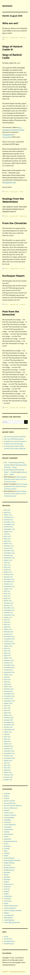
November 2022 (9, 581)
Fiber (5, 851)
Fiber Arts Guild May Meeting (13, 439)
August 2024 (8, 531)
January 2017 (8, 748)
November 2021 (9, 610)
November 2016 (9, 753)
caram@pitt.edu (7, 134)
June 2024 (7, 536)
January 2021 (8, 634)
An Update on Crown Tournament (15, 441)
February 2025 (9, 517)
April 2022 (7, 598)
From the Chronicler (14, 223)
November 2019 (9, 667)
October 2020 (8, 641)
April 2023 (7, 570)
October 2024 (8, 527)
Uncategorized (9, 915)
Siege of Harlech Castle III (12, 48)
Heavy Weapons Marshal (12, 860)
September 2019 (9, 672)
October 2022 (8, 584)
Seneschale (23, 407)
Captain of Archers (10, 815)
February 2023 (9, 574)
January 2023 (8, 577)
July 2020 (7, 648)
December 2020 (9, 636)
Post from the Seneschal (10, 313)
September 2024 (9, 529)
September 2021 (9, 615)
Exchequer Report (13, 275)
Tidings (6, 913)
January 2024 (8, 548)
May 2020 (7, 653)
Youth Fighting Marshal (12, 922)
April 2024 (7, 541)
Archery (6, 798)
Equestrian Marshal (10, 841)
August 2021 (8, 617)
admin (6, 37)
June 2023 (7, 565)
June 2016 (7, 765)
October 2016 (8, 756)
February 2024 (9, 546)
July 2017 (7, 734)
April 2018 (7, 713)
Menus (6, 875)
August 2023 (8, 560)
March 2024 (8, 543)
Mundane (7, 877)
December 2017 (9, 722)
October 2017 (8, 727)
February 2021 (8, 632)
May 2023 (7, 567)
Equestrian (7, 839)
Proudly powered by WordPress (17, 971)
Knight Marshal (9, 863)
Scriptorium (8, 896)
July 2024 (7, 534)
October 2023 (8, 555)
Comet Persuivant (10, 824)
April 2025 (7, 512)
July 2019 (7, 677)
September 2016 (9, 758)
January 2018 (8, 720)
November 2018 (9, 696)
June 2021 (7, 622)
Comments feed (9, 941)
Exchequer (22, 304)
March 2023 (8, 572)
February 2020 (9, 660)
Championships (9, 817)
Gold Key (7, 853)
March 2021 (8, 629)
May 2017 (7, 739)
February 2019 (8, 689)
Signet (6, 903)
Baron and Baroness (10, 808)
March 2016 (8, 772)
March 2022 (8, 601)
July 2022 (7, 591)
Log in (6, 936)
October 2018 (8, 698)
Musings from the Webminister (13, 200)
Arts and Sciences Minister (13, 805)
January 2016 (8, 777)
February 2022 (9, 603)
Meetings (7, 872)
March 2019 (8, 686)
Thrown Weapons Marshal (12, 910)
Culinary (7, 832)
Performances (8, 884)
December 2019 (9, 665)
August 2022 (8, 589)
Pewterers (7, 887)
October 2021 (8, 612)
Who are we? (10, 23)
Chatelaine (7, 820)
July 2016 (7, 763)
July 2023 (7, 562)
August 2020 (8, 646)
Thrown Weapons (10, 908)
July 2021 (7, 620)
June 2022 (7, 593)
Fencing (6, 848)
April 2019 (7, 684)
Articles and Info (9, 801)
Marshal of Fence (9, 867)
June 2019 (7, 679)
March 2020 (8, 658)
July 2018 (7, 705)
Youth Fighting (9, 920)
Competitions (8, 829)
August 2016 (8, 760)
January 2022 (8, 605)
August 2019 (8, 674)
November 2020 (9, 639)
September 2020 (9, 643)
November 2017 (9, 725)
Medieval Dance (9, 870)
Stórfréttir (7, 6)
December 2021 (9, 608)
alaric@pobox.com (9, 182)
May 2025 (7, 510)
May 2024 (7, 539)
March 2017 (8, 744)
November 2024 (9, 524)
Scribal (6, 894)
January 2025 (8, 519)
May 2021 (7, 624)
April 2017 (7, 741)
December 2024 (9, 522)
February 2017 (8, 746)
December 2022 (9, 579)
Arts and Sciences (10, 803)
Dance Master (8, 834)
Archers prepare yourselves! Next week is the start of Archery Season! (15, 479)
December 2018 (9, 694)
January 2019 (8, 691)
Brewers (6, 810)
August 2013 (8, 779)
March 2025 (8, 515)
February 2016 (8, 775)
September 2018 (9, 701)
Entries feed (8, 939)
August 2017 (8, 732)
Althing (6, 796)
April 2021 (7, 627)
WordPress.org (9, 944)
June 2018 (7, 708)
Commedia (7, 827)
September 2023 (9, 558)
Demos (6, 836)
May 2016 (7, 767)
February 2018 (8, 717)
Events (21, 191)
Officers (6, 882)
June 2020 (7, 651)
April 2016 (7, 770)
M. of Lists (7, 865)
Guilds (6, 856)
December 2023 (9, 550)
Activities (7, 793)
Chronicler (22, 268)
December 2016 (9, 751)
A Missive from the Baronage (13, 444)
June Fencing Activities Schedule (15, 436)
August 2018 (8, 703)
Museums (7, 879)
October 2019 (8, 670)
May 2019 (7, 682)
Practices (7, 889)
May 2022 (7, 596)
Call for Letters (9, 813)
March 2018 (8, 715)
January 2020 (8, 663)
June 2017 (7, 736)
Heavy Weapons (9, 858)
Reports (6, 891)
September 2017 (9, 729)
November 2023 (9, 553)
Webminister (23, 216)
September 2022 (9, 586)
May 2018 (7, 710)
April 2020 (7, 655)
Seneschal (7, 898)
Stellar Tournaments (11, 906)
